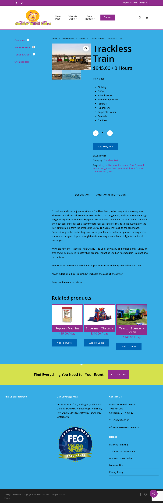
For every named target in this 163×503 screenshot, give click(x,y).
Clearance (19, 40)
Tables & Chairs (22, 54)
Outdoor (130, 168)
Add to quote (105, 146)
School (139, 168)
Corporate (123, 165)
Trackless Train (97, 38)
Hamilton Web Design (47, 494)
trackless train (100, 171)
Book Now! (118, 374)
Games (82, 38)
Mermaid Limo (116, 465)
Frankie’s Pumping (118, 444)
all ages (103, 165)
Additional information (111, 194)
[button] (86, 48)
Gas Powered (137, 165)
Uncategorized (21, 61)
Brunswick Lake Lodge (120, 458)
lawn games (119, 168)
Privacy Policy (116, 472)
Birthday (112, 165)
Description (82, 194)
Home (54, 38)
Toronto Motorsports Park (123, 451)
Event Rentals (22, 47)
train (111, 171)
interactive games (102, 168)
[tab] (82, 195)
